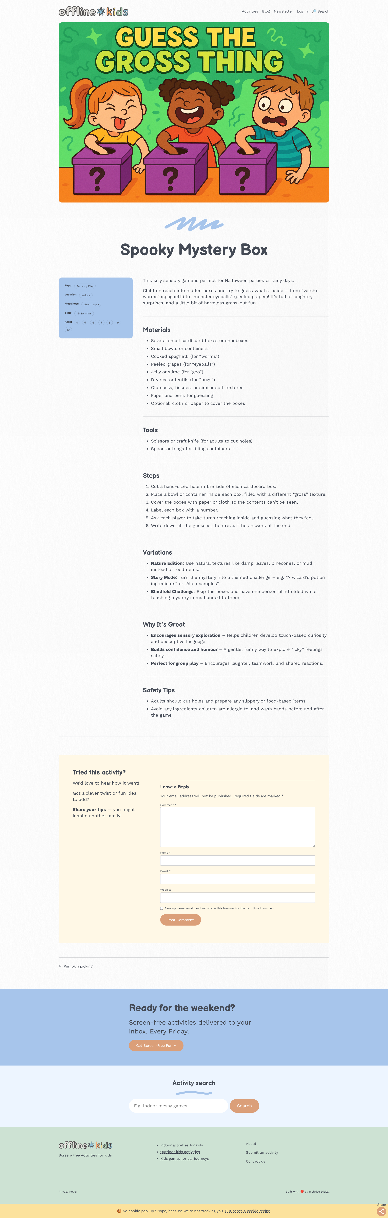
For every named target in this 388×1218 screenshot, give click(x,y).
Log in (302, 11)
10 (68, 329)
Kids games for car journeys (184, 1158)
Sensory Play (85, 286)
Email (165, 871)
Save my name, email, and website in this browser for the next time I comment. (219, 908)
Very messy (91, 304)
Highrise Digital (319, 1191)
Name (165, 852)
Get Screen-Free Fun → (156, 1045)
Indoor (85, 295)
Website (165, 889)
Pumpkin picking (78, 966)
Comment (168, 805)
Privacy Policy (68, 1191)
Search (244, 1105)
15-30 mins (84, 313)
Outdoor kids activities (180, 1152)
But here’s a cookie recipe (247, 1211)
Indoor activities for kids (181, 1145)
